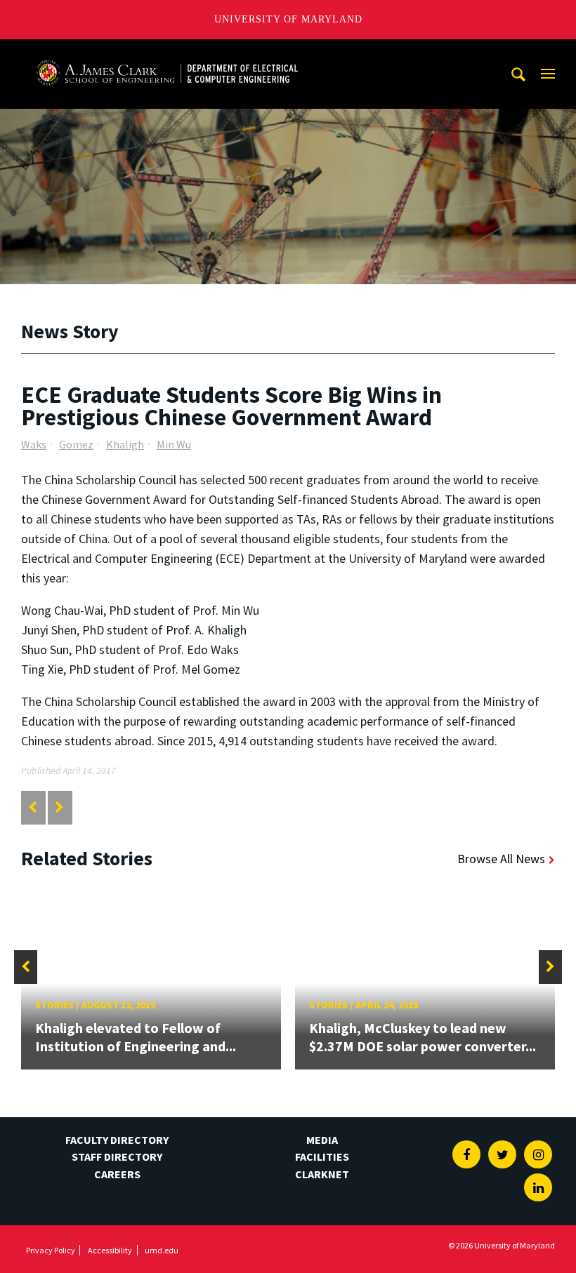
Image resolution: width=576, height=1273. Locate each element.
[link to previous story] (32, 807)
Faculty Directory (117, 1140)
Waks (33, 444)
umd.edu (161, 1250)
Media (322, 1140)
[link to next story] (59, 807)
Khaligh (125, 444)
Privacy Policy (50, 1250)
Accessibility (110, 1250)
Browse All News (501, 859)
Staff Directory (117, 1156)
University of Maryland (288, 19)
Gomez (76, 444)
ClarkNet (322, 1174)
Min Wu (174, 444)
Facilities (322, 1156)
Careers (117, 1174)
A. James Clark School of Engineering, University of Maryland (166, 52)
